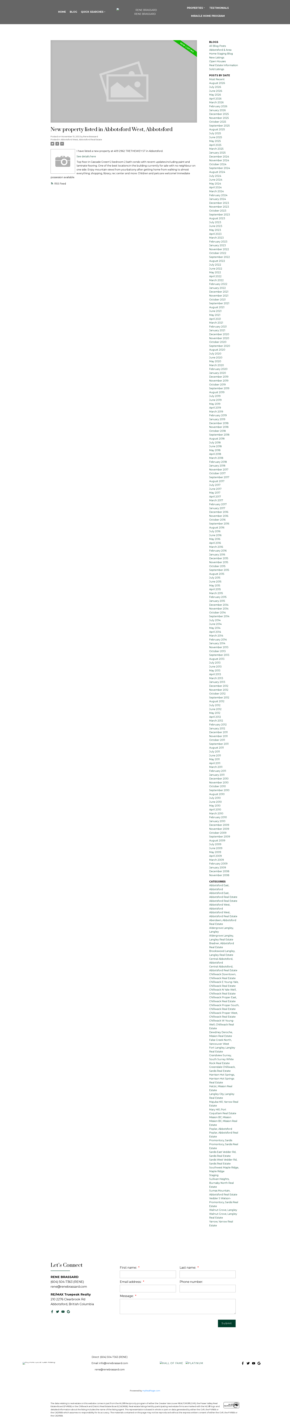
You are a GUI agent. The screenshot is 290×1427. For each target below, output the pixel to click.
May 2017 (214, 492)
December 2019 (218, 376)
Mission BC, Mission (220, 1117)
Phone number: (191, 1282)
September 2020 (219, 346)
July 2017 (215, 485)
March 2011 (215, 767)
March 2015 (216, 593)
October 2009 (217, 832)
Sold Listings (216, 69)
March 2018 (216, 458)
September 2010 (219, 790)
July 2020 (215, 353)
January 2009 (217, 867)
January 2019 (217, 419)
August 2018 (217, 438)
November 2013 (218, 647)
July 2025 (215, 133)
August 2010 (217, 794)
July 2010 (215, 798)
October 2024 (217, 164)
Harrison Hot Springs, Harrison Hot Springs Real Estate (222, 1078)
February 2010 (218, 817)
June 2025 (215, 137)
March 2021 (216, 322)
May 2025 (215, 141)
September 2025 (219, 125)
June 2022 (215, 268)
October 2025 (217, 121)
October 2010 (217, 786)
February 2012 (218, 724)
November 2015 (218, 562)
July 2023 (215, 222)
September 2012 (219, 697)
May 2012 (214, 713)
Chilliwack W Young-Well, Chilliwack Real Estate (221, 1024)
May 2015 (214, 585)
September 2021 (219, 303)
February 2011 (217, 771)
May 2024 (215, 183)
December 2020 (219, 334)
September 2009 (219, 836)
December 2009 (219, 825)
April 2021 (215, 318)
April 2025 (215, 145)
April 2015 (215, 589)
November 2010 (219, 782)
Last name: (188, 1267)
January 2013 (217, 682)
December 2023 (219, 203)
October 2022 (217, 253)
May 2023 (215, 230)
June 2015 (215, 581)
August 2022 (217, 261)
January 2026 (217, 110)
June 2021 (215, 311)
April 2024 (215, 187)
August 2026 (217, 83)
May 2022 (215, 272)
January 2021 (217, 330)
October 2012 (217, 693)
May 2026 (215, 94)
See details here (86, 156)
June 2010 (215, 801)
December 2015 (218, 558)
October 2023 (217, 210)
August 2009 (217, 840)
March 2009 (216, 859)
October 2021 (217, 299)
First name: (128, 1267)
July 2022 (215, 264)
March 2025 (216, 148)
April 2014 (215, 631)
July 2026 (215, 87)
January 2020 (217, 373)
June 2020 (215, 357)
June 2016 (215, 535)
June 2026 (215, 91)
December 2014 (218, 604)
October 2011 (217, 740)
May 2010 (215, 805)
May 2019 (214, 403)
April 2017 (215, 496)
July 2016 (214, 531)
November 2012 (218, 689)
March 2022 (216, 280)
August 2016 (216, 527)
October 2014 (217, 612)
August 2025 (217, 129)
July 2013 (215, 662)
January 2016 (217, 554)
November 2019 (218, 380)
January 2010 (217, 821)
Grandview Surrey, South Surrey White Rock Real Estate (221, 1059)
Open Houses (217, 61)
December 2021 (218, 291)
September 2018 (219, 434)
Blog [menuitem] (73, 11)
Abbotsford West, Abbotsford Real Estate (81, 139)
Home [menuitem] (62, 11)
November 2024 (219, 160)
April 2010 (215, 809)
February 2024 (218, 195)
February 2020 (218, 369)
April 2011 (214, 763)
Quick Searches (92, 11)
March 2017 (216, 500)
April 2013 (215, 674)
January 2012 (217, 728)
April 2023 (215, 233)
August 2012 (216, 701)
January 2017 (217, 508)
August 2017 (216, 481)
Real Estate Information (223, 65)
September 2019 (219, 388)
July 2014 (215, 620)
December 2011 (218, 732)
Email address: (131, 1282)
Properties (195, 7)
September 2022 (219, 257)
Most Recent (217, 79)
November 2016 (218, 516)
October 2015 (217, 566)
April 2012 (215, 716)
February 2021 (218, 326)
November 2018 (219, 427)
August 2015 (216, 573)
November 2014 (218, 608)
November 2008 (219, 875)
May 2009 (215, 852)
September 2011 (219, 743)
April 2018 (215, 454)
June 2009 (215, 848)
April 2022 (215, 276)
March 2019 (216, 411)
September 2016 (219, 523)
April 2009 (215, 856)
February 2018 (218, 461)
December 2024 (219, 156)
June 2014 (215, 624)
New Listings (216, 57)
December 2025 (219, 114)
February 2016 (218, 550)
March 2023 (216, 237)
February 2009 (218, 863)
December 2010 (219, 778)
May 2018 (215, 450)
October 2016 (217, 519)
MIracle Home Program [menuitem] (208, 15)
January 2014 (217, 643)
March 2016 (216, 546)
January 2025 (217, 152)
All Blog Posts (217, 46)
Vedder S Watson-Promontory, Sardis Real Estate (223, 1202)
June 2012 (215, 709)
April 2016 (215, 543)
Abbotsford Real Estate (223, 900)
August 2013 (216, 658)
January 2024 (217, 199)
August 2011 (216, 747)
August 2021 (216, 307)
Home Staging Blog (221, 53)
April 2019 (215, 407)
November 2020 (219, 338)
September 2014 (219, 616)
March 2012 (216, 720)
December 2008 (219, 871)
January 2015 (217, 601)
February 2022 (218, 284)
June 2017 (215, 488)
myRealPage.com (151, 1391)
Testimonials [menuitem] (219, 7)
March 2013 (216, 678)
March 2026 (216, 102)
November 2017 (218, 469)
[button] (52, 1311)
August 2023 (217, 218)
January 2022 (217, 288)
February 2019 (218, 415)
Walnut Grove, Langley (223, 1210)
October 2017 (217, 473)
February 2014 (218, 639)
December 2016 (218, 512)
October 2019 (217, 384)
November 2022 (219, 249)
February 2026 (218, 106)
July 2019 (215, 396)
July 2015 (214, 577)
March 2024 (216, 191)
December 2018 (219, 423)
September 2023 (219, 214)
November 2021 (218, 295)
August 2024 (217, 172)
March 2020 (216, 365)
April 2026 (215, 98)
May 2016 (214, 539)
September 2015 (219, 570)
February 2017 (218, 504)
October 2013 (217, 651)
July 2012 (215, 705)
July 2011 (214, 751)
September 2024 (219, 168)
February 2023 (218, 241)
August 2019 (216, 392)
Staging (214, 1175)
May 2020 (215, 361)
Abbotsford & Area (220, 49)
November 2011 (218, 736)
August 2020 (217, 349)
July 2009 (215, 844)
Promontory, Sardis (220, 1140)
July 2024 (215, 176)
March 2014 (216, 635)
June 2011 (215, 755)
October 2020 (217, 342)
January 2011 (217, 774)
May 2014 (214, 628)
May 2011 (214, 759)
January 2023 (217, 245)
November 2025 (219, 118)
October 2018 (217, 431)
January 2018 (217, 465)
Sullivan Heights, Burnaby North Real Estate (221, 1183)
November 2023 (219, 206)
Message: (127, 1296)
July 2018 (215, 442)
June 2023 (215, 226)
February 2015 (218, 597)
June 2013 (215, 666)
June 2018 (215, 446)
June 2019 (215, 400)
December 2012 (218, 686)
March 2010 (216, 813)
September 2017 (219, 477)
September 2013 (219, 655)
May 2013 (214, 670)
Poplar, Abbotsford (220, 1128)
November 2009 (219, 828)
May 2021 (214, 315)
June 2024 (215, 179)
